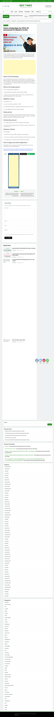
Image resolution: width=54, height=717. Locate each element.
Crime (6, 619)
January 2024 (7, 506)
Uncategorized (7, 700)
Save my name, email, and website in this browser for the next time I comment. (19, 234)
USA (5, 703)
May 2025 (6, 475)
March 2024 (7, 501)
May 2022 (6, 543)
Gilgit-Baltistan (7, 639)
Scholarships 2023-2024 (9, 685)
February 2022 (7, 550)
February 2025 (7, 482)
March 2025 (7, 479)
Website (5, 229)
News (32, 11)
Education (21, 11)
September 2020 (8, 587)
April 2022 (6, 545)
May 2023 (6, 523)
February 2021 (7, 576)
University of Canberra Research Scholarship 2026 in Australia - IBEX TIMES (19, 455)
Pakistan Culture (8, 674)
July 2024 (6, 493)
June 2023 (6, 521)
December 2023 (7, 508)
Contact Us (38, 11)
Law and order (7, 663)
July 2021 (6, 565)
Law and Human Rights (9, 657)
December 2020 (7, 580)
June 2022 (6, 541)
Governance (7, 641)
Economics (7, 626)
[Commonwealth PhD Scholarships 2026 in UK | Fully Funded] (17, 16)
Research (6, 681)
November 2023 (7, 510)
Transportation (7, 696)
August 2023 (7, 517)
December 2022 (7, 534)
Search (5, 422)
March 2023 (7, 528)
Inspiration (7, 648)
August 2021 (7, 563)
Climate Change (7, 617)
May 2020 (6, 596)
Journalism (7, 652)
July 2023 (6, 519)
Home (12, 11)
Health (6, 643)
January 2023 (7, 532)
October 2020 (7, 585)
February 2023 (7, 530)
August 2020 (7, 589)
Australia (6, 608)
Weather (6, 705)
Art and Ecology (7, 604)
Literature (6, 665)
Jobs (6, 650)
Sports (6, 689)
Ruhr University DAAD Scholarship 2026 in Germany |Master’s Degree (17, 439)
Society (6, 687)
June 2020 (6, 593)
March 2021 (7, 574)
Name (5, 220)
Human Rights (7, 646)
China (6, 615)
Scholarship (27, 11)
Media (6, 668)
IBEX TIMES (25, 5)
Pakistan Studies (8, 676)
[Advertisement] (19, 67)
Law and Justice (8, 659)
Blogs (16, 11)
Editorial (6, 628)
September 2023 (8, 514)
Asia (5, 606)
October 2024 (7, 486)
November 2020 (7, 582)
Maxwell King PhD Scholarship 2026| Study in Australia (23, 248)
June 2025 (6, 473)
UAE (5, 698)
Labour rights (7, 654)
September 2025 (8, 466)
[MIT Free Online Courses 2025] (46, 16)
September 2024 (8, 488)
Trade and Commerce (8, 694)
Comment (6, 207)
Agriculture (7, 602)
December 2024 (7, 484)
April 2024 (6, 499)
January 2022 (7, 552)
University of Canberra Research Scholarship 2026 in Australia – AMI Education (19, 451)
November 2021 (7, 556)
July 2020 (6, 591)
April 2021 (6, 571)
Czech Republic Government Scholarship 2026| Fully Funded (34, 460)
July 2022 (6, 539)
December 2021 (7, 554)
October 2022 (7, 536)
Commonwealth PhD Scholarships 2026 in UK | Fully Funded (31, 15)
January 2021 (7, 578)
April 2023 (6, 525)
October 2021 (7, 558)
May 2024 (6, 497)
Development (7, 624)
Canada (6, 613)
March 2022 (7, 547)
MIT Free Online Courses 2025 (18, 340)
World (6, 707)
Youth (6, 709)
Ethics (6, 635)
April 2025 (6, 477)
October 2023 (7, 512)
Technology (7, 692)
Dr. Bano (14, 250)
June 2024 (6, 495)
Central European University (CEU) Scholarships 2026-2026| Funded (17, 433)
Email (5, 225)
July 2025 (6, 471)
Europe (6, 637)
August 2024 (7, 490)
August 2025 (7, 468)
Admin (5, 32)
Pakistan (6, 672)
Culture (6, 622)
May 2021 (6, 569)
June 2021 (6, 567)
